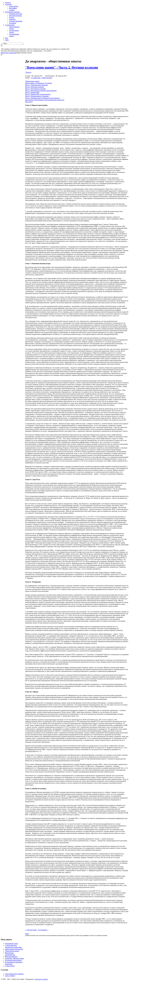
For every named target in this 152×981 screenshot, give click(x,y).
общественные (47, 78)
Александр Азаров (41, 979)
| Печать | (28, 72)
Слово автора (9, 966)
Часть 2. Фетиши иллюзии (34, 87)
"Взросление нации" (32, 81)
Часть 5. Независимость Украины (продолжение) (42, 98)
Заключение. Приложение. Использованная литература (44, 100)
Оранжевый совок (11, 943)
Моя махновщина (11, 956)
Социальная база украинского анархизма (13, 946)
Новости (4, 53)
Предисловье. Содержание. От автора (38, 83)
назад (27, 933)
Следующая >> (43, 930)
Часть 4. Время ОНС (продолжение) (38, 94)
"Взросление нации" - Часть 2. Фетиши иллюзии (61, 67)
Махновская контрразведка (10, 954)
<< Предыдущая (31, 930)
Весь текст (29, 102)
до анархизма (11, 53)
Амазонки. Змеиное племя (14, 958)
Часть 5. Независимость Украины (37, 96)
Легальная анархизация (13, 960)
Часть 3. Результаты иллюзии (35, 89)
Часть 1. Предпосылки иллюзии (36, 85)
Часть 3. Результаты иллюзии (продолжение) (41, 90)
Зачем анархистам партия (14, 949)
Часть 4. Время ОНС (32, 92)
